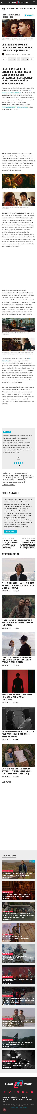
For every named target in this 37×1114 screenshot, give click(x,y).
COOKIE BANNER (23, 1107)
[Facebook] (10, 59)
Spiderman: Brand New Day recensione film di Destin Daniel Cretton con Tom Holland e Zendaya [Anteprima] (18, 1000)
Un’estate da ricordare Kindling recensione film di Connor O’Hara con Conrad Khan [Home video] (17, 771)
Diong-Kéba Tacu (26, 475)
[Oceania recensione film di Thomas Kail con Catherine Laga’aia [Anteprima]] (18, 932)
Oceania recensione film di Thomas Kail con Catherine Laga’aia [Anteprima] (17, 938)
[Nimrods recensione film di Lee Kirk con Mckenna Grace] (18, 974)
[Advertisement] (18, 131)
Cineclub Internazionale (10, 475)
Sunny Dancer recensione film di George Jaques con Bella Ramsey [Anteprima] (17, 874)
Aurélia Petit (7, 473)
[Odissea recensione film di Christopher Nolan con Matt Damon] (18, 1017)
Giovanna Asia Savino (12, 54)
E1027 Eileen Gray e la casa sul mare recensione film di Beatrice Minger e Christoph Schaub (18, 585)
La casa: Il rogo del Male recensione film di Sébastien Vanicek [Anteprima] (18, 1043)
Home (4, 8)
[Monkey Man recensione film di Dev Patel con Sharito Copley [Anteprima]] (18, 681)
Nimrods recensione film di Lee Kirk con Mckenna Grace (17, 980)
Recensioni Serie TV (9, 1061)
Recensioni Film (6, 590)
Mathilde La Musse (8, 480)
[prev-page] (30, 861)
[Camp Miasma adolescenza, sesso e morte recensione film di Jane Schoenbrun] (18, 890)
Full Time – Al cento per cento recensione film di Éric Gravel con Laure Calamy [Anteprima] (10, 544)
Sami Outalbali (21, 480)
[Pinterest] (18, 59)
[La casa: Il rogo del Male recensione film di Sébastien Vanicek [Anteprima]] (18, 1038)
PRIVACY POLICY (14, 1107)
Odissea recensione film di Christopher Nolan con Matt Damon (17, 1022)
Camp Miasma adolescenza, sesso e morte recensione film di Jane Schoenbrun (18, 895)
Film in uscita (7, 477)
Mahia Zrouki (28, 477)
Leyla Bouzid (18, 477)
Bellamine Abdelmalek (20, 473)
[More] (32, 59)
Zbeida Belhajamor (8, 484)
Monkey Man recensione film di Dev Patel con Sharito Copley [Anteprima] (17, 696)
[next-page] (33, 861)
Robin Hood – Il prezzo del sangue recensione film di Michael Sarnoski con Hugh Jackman (18, 958)
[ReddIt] (23, 59)
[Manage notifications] (4, 1109)
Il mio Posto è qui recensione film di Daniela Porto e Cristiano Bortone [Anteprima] (18, 622)
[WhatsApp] (27, 59)
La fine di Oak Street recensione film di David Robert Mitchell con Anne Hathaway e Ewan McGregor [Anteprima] (18, 915)
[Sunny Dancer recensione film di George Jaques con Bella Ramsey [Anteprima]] (18, 869)
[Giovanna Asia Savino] (3, 54)
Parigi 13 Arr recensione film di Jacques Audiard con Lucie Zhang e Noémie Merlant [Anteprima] (27, 544)
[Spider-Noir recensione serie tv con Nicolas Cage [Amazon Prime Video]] (18, 1059)
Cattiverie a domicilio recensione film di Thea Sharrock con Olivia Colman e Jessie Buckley (17, 659)
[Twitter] (14, 59)
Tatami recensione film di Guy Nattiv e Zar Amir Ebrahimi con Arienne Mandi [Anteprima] (18, 734)
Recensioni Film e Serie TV (16, 8)
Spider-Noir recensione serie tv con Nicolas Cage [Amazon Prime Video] (16, 1064)
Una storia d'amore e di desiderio (13, 482)
